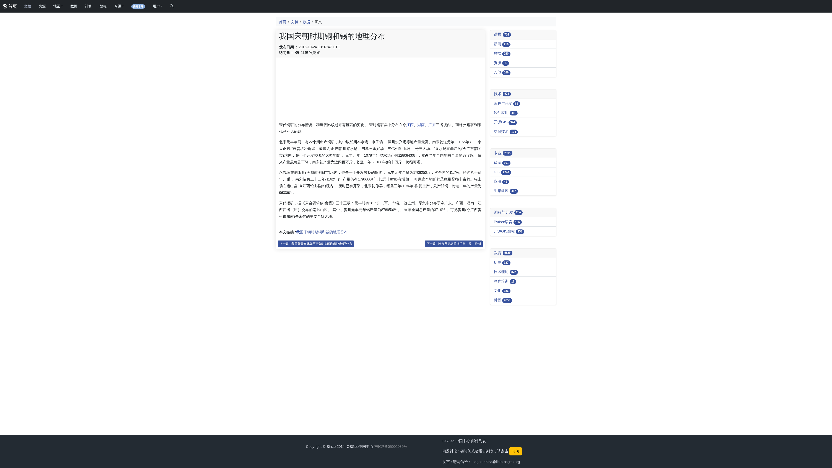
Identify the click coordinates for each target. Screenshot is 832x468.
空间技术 (505, 131)
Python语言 (507, 222)
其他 (501, 72)
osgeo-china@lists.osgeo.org (496, 462)
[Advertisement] (380, 91)
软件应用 (505, 112)
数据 (73, 6)
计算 (88, 6)
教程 (103, 6)
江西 (410, 125)
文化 (501, 290)
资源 (42, 6)
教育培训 (504, 281)
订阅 (515, 451)
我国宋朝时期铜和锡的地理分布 (322, 232)
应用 (500, 181)
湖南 (421, 125)
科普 (502, 300)
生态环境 (505, 190)
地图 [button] (56, 6)
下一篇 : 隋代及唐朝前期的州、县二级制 (454, 243)
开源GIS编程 (508, 231)
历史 (501, 262)
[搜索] (171, 6)
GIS (501, 172)
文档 (27, 6)
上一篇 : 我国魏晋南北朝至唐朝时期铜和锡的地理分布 (316, 243)
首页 (12, 6)
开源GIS (504, 122)
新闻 (501, 44)
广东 (432, 125)
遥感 (501, 162)
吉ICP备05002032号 (390, 446)
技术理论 (505, 272)
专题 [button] (117, 6)
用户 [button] (156, 6)
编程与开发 (506, 103)
